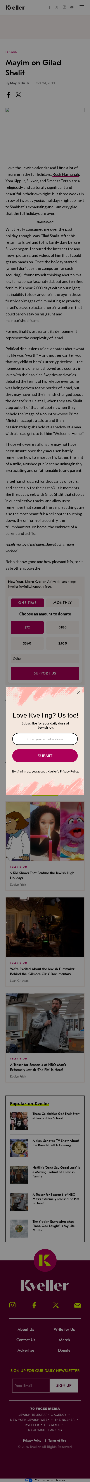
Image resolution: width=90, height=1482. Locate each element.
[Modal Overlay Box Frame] (45, 741)
